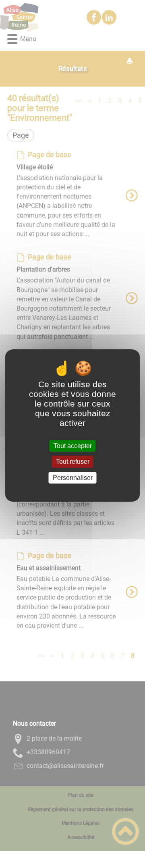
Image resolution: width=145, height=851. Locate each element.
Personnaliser (73, 477)
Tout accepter (73, 445)
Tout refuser (72, 462)
